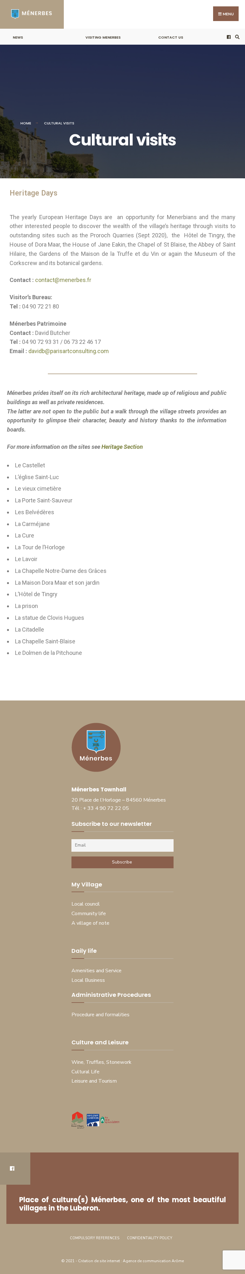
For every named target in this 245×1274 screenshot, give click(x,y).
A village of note (90, 923)
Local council (85, 903)
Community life (88, 913)
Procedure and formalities (100, 1014)
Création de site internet (99, 1260)
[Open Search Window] (236, 36)
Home (25, 123)
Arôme (178, 1260)
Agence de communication (147, 1260)
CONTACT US (170, 37)
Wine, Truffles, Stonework (101, 1062)
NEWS (18, 37)
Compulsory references (94, 1238)
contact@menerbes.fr (63, 280)
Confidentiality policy (149, 1238)
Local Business (88, 980)
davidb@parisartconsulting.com (68, 351)
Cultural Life (85, 1071)
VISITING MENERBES (103, 37)
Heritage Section (122, 446)
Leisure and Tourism (94, 1081)
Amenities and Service (96, 970)
